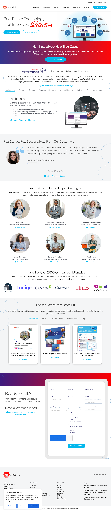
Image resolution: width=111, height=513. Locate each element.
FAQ (58, 495)
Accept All (34, 506)
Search (90, 2)
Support (60, 493)
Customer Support (101, 2)
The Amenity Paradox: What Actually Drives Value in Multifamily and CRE (23, 354)
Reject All (22, 506)
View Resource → (23, 359)
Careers (59, 487)
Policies (32, 487)
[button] (100, 7)
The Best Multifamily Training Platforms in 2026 (95, 486)
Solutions (60, 491)
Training (33, 485)
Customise (11, 506)
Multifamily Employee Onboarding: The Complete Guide (95, 498)
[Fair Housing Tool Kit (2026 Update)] (55, 339)
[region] (22, 499)
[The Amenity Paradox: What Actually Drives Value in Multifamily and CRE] (23, 339)
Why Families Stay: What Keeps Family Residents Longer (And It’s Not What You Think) (95, 492)
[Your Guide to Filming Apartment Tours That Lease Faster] (87, 339)
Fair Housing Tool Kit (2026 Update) (55, 353)
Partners (60, 489)
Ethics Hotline (62, 499)
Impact (59, 497)
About (59, 485)
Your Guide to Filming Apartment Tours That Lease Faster (87, 354)
